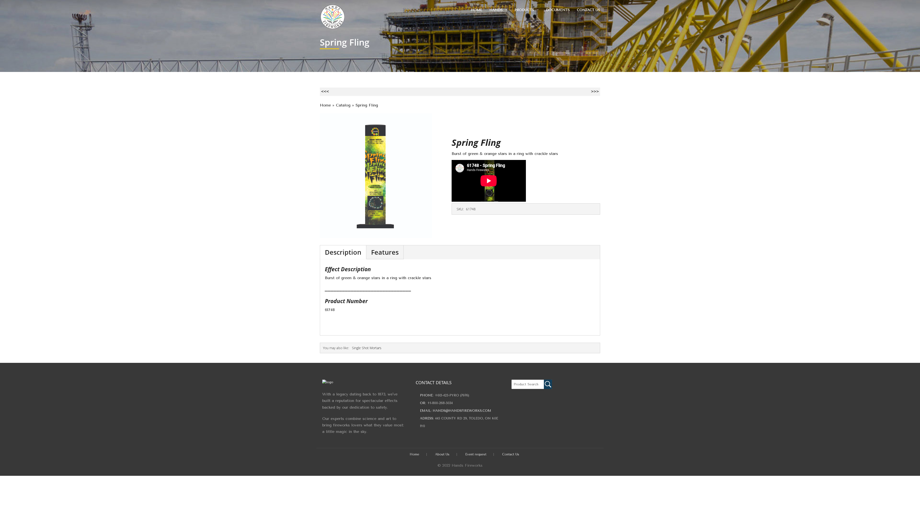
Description (343, 252)
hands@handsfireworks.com (462, 410)
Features (385, 252)
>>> (595, 91)
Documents (558, 10)
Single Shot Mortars (366, 348)
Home (476, 10)
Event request (475, 454)
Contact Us (588, 10)
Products (524, 10)
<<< (325, 91)
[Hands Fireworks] (333, 15)
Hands (496, 10)
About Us (442, 454)
